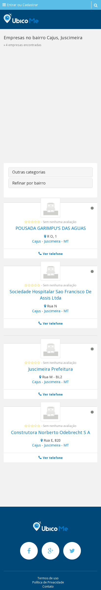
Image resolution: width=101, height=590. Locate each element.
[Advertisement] (50, 108)
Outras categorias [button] (28, 172)
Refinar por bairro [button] (29, 183)
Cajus (36, 241)
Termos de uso (48, 578)
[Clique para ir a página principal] (50, 526)
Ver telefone (52, 254)
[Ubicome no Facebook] (29, 550)
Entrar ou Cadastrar (22, 4)
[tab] (50, 172)
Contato (48, 586)
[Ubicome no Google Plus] (51, 550)
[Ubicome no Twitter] (72, 550)
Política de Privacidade (48, 582)
